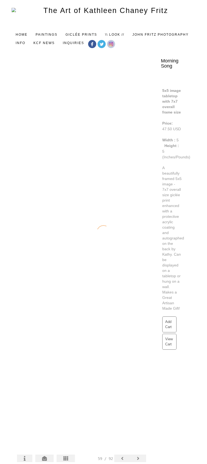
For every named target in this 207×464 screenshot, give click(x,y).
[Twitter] (102, 43)
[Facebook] (93, 43)
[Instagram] (111, 43)
